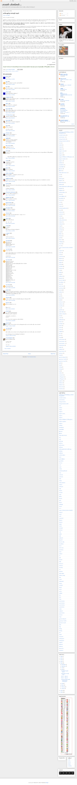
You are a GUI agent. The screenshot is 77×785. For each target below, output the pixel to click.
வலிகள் (60, 372)
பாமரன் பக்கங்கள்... (12, 4)
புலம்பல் (60, 327)
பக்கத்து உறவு (62, 116)
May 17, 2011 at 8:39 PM (10, 200)
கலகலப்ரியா (62, 103)
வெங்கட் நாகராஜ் (8, 173)
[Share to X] (20, 69)
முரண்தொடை (62, 108)
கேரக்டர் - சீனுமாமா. (64, 677)
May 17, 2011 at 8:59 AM (10, 176)
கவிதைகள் (61, 223)
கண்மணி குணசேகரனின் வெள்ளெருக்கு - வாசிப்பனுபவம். (65, 680)
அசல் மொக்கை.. (62, 137)
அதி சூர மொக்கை (8, 71)
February (63, 686)
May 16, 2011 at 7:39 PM (10, 94)
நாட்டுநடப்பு (61, 303)
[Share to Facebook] (21, 69)
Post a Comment (8, 348)
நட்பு (59, 294)
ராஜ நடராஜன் (8, 108)
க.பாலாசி (62, 99)
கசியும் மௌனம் (63, 78)
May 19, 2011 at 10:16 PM (10, 287)
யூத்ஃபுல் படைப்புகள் (62, 361)
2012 (61, 661)
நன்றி (60, 299)
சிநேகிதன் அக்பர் (8, 197)
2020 (61, 656)
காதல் (60, 231)
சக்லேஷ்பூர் (61, 241)
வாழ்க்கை (61, 380)
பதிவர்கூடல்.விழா (62, 313)
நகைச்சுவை (61, 288)
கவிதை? (60, 221)
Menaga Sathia (8, 202)
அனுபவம (60, 152)
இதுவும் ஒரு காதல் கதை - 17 (65, 121)
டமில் (60, 270)
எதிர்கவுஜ (61, 184)
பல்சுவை (60, 321)
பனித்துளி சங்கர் (8, 97)
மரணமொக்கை (61, 345)
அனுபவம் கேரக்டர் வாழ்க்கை (65, 156)
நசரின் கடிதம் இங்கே (6, 15)
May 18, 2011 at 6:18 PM (10, 223)
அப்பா (60, 405)
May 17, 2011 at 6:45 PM (10, 195)
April (62, 683)
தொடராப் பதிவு (61, 280)
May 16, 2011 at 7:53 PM (10, 106)
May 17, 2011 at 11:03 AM (10, 181)
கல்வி (60, 216)
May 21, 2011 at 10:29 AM (10, 300)
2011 (61, 663)
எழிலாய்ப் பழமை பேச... (64, 74)
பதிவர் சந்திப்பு (61, 311)
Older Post (53, 353)
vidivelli (7, 311)
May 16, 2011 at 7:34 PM (10, 84)
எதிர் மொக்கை (61, 182)
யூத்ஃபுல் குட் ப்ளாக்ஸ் (62, 359)
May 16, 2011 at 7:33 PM (10, 79)
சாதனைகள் (61, 256)
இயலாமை (61, 168)
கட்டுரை (60, 206)
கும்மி (60, 237)
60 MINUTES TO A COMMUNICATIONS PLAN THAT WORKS (66, 95)
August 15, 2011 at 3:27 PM (11, 335)
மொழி (60, 355)
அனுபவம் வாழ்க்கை (62, 158)
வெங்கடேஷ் (61, 388)
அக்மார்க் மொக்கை (62, 135)
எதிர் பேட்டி (61, 180)
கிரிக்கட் (60, 233)
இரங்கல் (60, 170)
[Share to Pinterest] (22, 69)
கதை (60, 210)
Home (29, 353)
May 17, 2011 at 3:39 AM (10, 158)
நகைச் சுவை (61, 286)
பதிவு (60, 315)
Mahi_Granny (8, 145)
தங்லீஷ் (60, 272)
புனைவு (60, 329)
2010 (61, 690)
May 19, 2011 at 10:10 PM (10, 246)
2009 (61, 692)
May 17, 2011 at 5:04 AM (10, 165)
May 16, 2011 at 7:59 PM (10, 112)
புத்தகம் (60, 325)
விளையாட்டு (61, 386)
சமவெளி (61, 84)
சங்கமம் (60, 243)
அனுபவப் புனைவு (62, 150)
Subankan (8, 132)
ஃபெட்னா (60, 200)
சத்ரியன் (7, 218)
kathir (7, 125)
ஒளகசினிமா (61, 198)
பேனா (60, 335)
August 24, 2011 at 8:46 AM (11, 346)
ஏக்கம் (60, 194)
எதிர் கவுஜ (61, 178)
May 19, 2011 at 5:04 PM (10, 238)
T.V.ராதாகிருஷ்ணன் (9, 337)
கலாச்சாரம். (61, 214)
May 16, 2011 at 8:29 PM (10, 143)
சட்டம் (60, 245)
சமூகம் (60, 252)
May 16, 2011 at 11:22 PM (10, 148)
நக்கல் (60, 290)
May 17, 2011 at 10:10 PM (10, 205)
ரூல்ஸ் (60, 363)
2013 (61, 659)
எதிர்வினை (61, 190)
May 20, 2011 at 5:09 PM (10, 295)
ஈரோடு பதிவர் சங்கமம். (63, 172)
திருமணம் (61, 278)
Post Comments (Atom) (31, 356)
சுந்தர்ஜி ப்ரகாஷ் (8, 178)
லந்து (60, 365)
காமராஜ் (7, 225)
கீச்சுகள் (60, 235)
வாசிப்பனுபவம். (61, 378)
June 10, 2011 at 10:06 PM (10, 320)
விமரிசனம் (61, 382)
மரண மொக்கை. (62, 341)
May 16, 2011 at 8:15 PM (10, 130)
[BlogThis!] (18, 69)
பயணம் (60, 317)
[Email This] (17, 69)
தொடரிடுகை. (61, 282)
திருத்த (69, 763)
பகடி (60, 307)
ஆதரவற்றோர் (61, 166)
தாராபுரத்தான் (8, 207)
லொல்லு (60, 367)
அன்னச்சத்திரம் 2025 (63, 75)
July (62, 667)
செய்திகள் (61, 266)
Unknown (7, 213)
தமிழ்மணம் (61, 276)
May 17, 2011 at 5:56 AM (10, 170)
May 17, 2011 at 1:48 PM (10, 189)
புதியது (69, 761)
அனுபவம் (60, 154)
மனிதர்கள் (61, 349)
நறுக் (60, 295)
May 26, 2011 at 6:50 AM (10, 308)
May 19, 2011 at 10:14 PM (10, 282)
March (62, 685)
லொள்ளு (60, 630)
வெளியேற (70, 765)
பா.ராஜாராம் (8, 233)
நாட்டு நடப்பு (61, 301)
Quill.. (61, 92)
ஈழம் (60, 174)
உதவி (60, 176)
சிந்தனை (60, 258)
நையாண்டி (61, 305)
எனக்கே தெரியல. (62, 192)
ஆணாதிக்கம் (61, 164)
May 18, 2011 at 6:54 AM (10, 210)
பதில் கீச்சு (61, 309)
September (63, 666)
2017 (61, 658)
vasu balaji (8, 240)
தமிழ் (60, 274)
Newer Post (5, 353)
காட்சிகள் (60, 229)
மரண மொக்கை (62, 339)
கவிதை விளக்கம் (62, 219)
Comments (63, 15)
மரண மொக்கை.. (62, 343)
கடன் (60, 202)
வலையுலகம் (61, 374)
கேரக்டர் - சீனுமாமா (64, 676)
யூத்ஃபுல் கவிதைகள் (62, 357)
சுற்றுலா (60, 262)
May (62, 669)
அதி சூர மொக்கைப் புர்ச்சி (63, 141)
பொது (60, 337)
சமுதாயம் (61, 250)
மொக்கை (61, 353)
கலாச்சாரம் (61, 212)
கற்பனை (13, 71)
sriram (7, 160)
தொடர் (60, 284)
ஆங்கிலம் (60, 162)
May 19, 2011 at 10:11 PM (10, 257)
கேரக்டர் (60, 239)
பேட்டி (60, 333)
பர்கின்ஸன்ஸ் (61, 319)
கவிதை (60, 218)
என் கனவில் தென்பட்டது (64, 115)
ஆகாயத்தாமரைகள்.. (63, 89)
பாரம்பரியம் (61, 323)
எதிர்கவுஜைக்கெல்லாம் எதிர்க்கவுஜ (65, 186)
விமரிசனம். (61, 384)
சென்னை (61, 268)
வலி (59, 632)
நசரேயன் (16, 71)
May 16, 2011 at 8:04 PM (10, 123)
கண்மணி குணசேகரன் (63, 208)
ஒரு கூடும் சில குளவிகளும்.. (65, 100)
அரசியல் (60, 407)
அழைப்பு (60, 409)
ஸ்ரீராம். (7, 103)
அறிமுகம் (60, 148)
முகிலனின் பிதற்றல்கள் (64, 120)
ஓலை (7, 81)
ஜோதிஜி (7, 138)
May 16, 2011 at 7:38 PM (10, 89)
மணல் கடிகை (62, 104)
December (63, 664)
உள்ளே (69, 759)
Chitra (7, 150)
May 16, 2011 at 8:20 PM (10, 135)
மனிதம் (60, 347)
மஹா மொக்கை (62, 351)
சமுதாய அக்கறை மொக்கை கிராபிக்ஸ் (66, 247)
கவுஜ (60, 225)
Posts (62, 13)
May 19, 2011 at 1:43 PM (10, 230)
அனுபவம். (61, 160)
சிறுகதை (60, 260)
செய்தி (60, 264)
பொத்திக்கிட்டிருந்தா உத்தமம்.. (64, 671)
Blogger (47, 782)
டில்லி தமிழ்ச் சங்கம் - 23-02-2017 (65, 85)
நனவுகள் (60, 297)
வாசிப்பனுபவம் (61, 376)
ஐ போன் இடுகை (62, 196)
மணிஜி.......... (62, 88)
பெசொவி (7, 183)
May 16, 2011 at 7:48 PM (10, 101)
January (63, 688)
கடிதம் (60, 204)
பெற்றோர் (60, 331)
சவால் (60, 254)
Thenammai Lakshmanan (10, 192)
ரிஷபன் (7, 167)
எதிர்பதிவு (60, 188)
